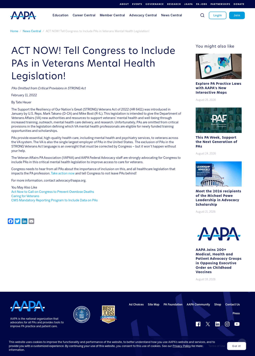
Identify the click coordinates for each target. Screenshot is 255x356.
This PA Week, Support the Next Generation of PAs (216, 142)
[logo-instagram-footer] (227, 324)
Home (14, 31)
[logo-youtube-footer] (237, 324)
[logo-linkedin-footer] (217, 324)
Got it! (236, 346)
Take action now (63, 173)
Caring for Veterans (25, 196)
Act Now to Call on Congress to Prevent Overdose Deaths (52, 192)
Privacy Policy (182, 346)
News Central (32, 31)
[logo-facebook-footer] (198, 324)
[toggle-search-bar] (202, 15)
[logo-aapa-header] (23, 15)
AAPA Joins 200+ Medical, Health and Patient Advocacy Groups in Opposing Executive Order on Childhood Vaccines (219, 261)
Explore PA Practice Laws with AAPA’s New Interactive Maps (218, 88)
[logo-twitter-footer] (208, 324)
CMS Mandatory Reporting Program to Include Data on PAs (54, 200)
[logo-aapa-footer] (27, 306)
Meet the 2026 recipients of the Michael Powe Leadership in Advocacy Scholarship (218, 198)
